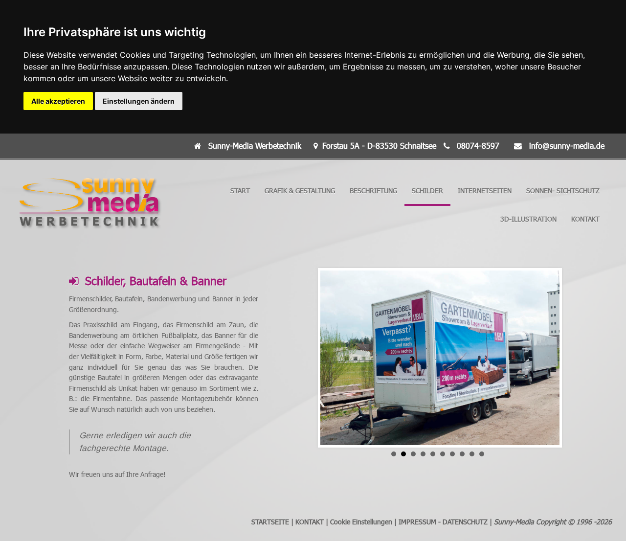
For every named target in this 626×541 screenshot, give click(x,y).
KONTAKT (585, 219)
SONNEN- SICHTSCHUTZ (563, 190)
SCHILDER (427, 190)
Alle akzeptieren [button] (58, 101)
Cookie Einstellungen (361, 522)
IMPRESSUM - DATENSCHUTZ (443, 522)
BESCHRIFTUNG (373, 190)
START (240, 190)
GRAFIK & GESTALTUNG (300, 190)
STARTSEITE (270, 522)
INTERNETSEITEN (485, 190)
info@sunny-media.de (566, 145)
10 (481, 453)
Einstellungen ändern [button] (139, 101)
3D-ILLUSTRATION (528, 219)
